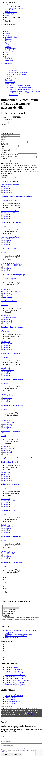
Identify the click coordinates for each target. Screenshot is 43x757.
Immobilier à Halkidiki (12, 671)
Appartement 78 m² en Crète (11, 222)
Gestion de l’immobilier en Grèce (20, 87)
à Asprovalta (5, 331)
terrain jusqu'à (5, 161)
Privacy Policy (32, 619)
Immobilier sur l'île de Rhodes (15, 675)
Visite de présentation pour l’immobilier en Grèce (25, 91)
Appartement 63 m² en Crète (11, 432)
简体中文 (8, 41)
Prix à (3, 140)
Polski (7, 52)
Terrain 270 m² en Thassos (10, 353)
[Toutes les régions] (11, 608)
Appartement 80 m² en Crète (11, 536)
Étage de (4, 146)
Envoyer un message (11, 755)
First (6, 592)
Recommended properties (13, 694)
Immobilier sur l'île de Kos (13, 686)
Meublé (34, 165)
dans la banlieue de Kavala (9, 462)
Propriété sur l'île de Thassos (14, 678)
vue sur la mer (17, 165)
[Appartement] (13, 121)
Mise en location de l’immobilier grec (21, 89)
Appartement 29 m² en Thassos (12, 379)
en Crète (3, 226)
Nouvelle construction (8, 169)
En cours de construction (26, 169)
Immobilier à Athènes (12, 667)
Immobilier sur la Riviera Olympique (17, 680)
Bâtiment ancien (6, 171)
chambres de (5, 150)
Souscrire (6, 615)
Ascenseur (6, 165)
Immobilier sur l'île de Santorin (15, 684)
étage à (3, 148)
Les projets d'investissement (14, 696)
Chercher (4, 175)
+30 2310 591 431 (11, 12)
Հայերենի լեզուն (12, 37)
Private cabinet (10, 703)
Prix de (3, 137)
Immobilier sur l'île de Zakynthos (16, 676)
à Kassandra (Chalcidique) (9, 200)
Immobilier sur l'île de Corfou (14, 673)
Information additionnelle (17, 74)
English (7, 31)
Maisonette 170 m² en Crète (10, 484)
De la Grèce (13, 71)
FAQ (11, 76)
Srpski (7, 54)
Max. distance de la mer (8, 163)
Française (8, 47)
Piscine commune (31, 167)
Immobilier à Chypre (12, 78)
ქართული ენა (10, 49)
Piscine (20, 167)
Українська (9, 58)
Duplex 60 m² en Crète (9, 510)
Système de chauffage (8, 167)
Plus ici (30, 714)
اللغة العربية (9, 60)
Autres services (10, 84)
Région (3, 125)
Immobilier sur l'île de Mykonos (15, 682)
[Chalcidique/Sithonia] (11, 611)
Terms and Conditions (12, 701)
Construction (9, 80)
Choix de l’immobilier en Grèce (19, 85)
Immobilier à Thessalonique (14, 669)
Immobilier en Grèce (12, 69)
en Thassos (4, 305)
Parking (26, 165)
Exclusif (11, 173)
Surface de (4, 142)
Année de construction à (9, 156)
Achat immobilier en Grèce (18, 72)
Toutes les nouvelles (11, 638)
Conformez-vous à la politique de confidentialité (17, 749)
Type (2, 123)
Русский (8, 35)
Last (6, 594)
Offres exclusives (10, 697)
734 (6, 588)
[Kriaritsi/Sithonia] (11, 613)
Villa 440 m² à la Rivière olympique (13, 275)
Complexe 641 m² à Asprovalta (12, 327)
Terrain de (4, 159)
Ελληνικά (8, 33)
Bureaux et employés (16, 8)
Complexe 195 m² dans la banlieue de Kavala (16, 458)
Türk (6, 56)
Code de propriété (7, 133)
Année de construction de (9, 154)
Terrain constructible (20, 171)
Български (8, 39)
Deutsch (7, 43)
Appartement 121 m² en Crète (11, 562)
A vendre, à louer (6, 117)
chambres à (4, 152)
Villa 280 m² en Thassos (9, 301)
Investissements (10, 82)
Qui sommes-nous (15, 6)
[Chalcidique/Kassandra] (11, 610)
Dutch (7, 45)
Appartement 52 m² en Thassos (12, 405)
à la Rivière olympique (8, 279)
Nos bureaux (13, 10)
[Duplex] (13, 123)
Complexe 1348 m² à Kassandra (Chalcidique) (17, 196)
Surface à (4, 144)
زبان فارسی (9, 51)
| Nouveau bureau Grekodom (18, 634)
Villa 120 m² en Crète (8, 248)
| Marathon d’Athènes (16, 636)
